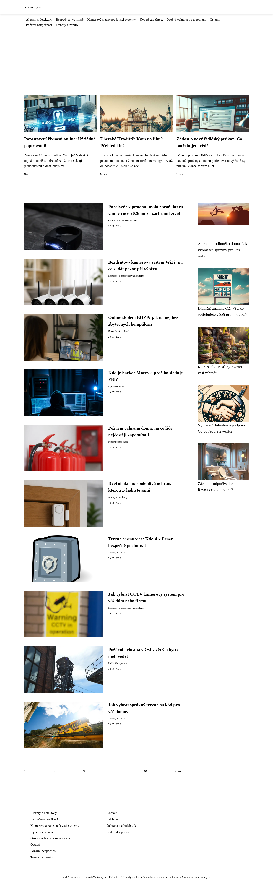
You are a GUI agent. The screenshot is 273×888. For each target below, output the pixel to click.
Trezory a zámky (67, 25)
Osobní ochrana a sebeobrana (186, 19)
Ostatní (215, 19)
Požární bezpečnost (39, 25)
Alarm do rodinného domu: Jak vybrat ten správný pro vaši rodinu (222, 249)
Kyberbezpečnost (151, 19)
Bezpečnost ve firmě (70, 19)
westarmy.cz (33, 7)
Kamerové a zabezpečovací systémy (111, 19)
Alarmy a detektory (39, 19)
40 (145, 771)
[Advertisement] (136, 55)
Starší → (181, 771)
